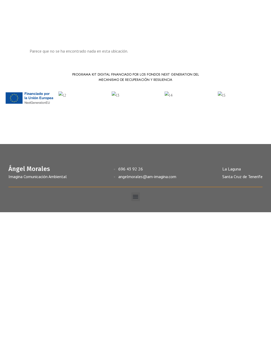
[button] (135, 196)
